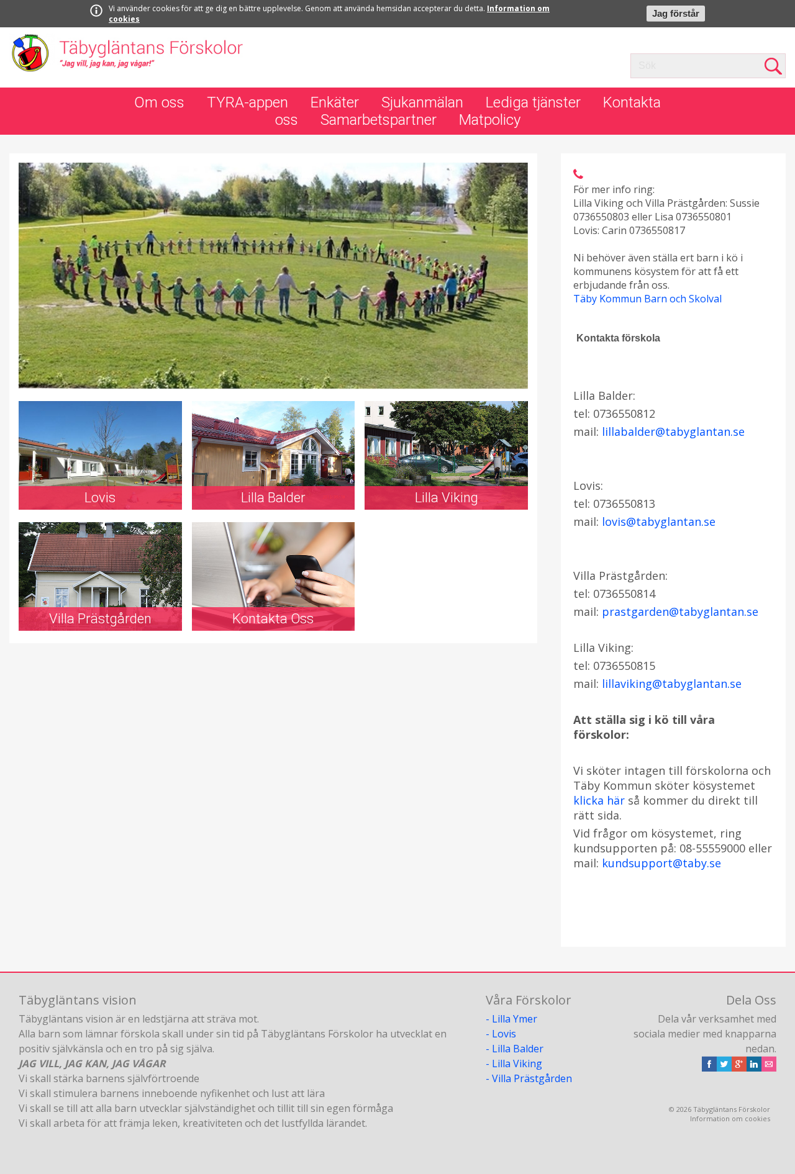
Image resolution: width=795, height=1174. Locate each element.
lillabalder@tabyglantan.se (673, 431)
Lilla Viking (517, 1063)
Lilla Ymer (514, 1019)
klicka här (599, 800)
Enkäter (335, 102)
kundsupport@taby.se (661, 863)
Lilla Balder (517, 1048)
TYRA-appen (247, 102)
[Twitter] (724, 1068)
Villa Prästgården (532, 1078)
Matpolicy (489, 120)
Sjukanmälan (422, 102)
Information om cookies (730, 1118)
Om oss (159, 102)
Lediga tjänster (533, 102)
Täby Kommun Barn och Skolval (647, 298)
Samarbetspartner (378, 120)
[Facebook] (709, 1068)
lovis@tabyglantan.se (659, 521)
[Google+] (739, 1068)
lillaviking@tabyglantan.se (672, 683)
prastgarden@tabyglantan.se (680, 611)
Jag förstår (675, 14)
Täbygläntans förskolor (127, 57)
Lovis (504, 1034)
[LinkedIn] (754, 1068)
